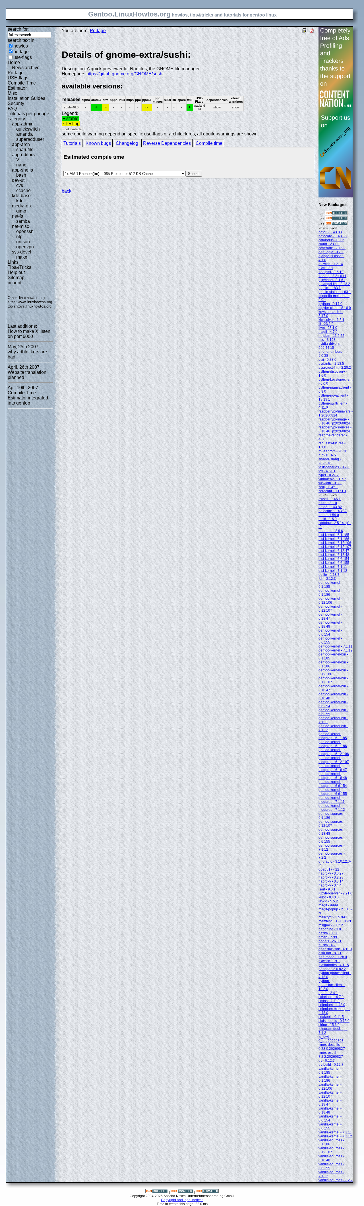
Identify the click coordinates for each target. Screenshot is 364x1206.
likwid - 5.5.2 (328, 901)
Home (14, 62)
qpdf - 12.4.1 (328, 993)
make (21, 257)
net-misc (20, 226)
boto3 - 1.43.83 (330, 232)
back (66, 191)
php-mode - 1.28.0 (332, 957)
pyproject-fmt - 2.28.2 (334, 368)
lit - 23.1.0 (326, 324)
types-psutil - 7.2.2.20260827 (330, 1055)
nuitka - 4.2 (327, 945)
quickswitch (28, 129)
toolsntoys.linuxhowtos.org (29, 306)
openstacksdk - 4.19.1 (335, 949)
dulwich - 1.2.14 (330, 264)
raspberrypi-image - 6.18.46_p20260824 (334, 421)
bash (21, 175)
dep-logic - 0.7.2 (331, 252)
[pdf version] (312, 31)
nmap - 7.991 (328, 937)
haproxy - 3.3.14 (331, 881)
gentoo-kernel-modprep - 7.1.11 (331, 800)
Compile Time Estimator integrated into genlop (28, 397)
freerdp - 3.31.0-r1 (332, 276)
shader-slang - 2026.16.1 (329, 461)
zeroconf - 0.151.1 (332, 491)
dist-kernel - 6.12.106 (334, 543)
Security (16, 103)
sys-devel (21, 252)
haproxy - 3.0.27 (331, 873)
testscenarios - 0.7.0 (333, 467)
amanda (24, 134)
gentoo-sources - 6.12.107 (331, 824)
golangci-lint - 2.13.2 (334, 284)
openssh (25, 231)
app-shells (22, 170)
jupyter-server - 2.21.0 (335, 893)
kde (20, 200)
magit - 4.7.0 (328, 332)
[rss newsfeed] (336, 219)
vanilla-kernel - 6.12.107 (330, 1094)
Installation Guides (26, 98)
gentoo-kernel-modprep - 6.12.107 (333, 760)
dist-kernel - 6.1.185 (333, 535)
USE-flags (18, 77)
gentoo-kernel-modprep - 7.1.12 (331, 808)
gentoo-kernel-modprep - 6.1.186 (332, 744)
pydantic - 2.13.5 (331, 364)
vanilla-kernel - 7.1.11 (335, 1132)
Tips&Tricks (19, 267)
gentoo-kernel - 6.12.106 (330, 601)
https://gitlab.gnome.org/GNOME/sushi (125, 73)
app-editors (23, 154)
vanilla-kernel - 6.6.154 (330, 1118)
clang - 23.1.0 (329, 244)
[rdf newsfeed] (336, 214)
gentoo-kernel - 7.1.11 (335, 646)
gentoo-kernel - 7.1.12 (335, 650)
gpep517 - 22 (328, 869)
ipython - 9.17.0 (330, 304)
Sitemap (16, 277)
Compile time (209, 143)
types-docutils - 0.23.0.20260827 (331, 1047)
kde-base (21, 195)
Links (13, 262)
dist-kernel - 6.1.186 (333, 539)
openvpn (25, 246)
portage (21, 51)
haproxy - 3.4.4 (330, 885)
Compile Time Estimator (22, 85)
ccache (23, 190)
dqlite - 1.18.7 (329, 575)
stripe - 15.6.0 (329, 1025)
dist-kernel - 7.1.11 (332, 567)
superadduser (30, 139)
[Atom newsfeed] (336, 224)
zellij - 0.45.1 (328, 487)
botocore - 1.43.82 (332, 511)
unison (23, 241)
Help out (16, 272)
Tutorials (72, 143)
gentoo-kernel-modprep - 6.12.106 (333, 752)
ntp (19, 236)
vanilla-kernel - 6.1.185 (330, 1071)
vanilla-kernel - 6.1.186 (330, 1079)
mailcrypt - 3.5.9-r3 (332, 917)
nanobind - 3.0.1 (331, 929)
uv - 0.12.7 (326, 1061)
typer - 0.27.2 (328, 475)
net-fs (17, 216)
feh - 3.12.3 (327, 579)
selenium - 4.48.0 (331, 1005)
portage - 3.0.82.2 (332, 969)
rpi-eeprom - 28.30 (332, 451)
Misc (12, 93)
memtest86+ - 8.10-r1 (334, 921)
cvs (19, 185)
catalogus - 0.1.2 (331, 240)
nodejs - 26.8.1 (330, 941)
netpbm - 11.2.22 (331, 336)
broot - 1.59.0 (328, 515)
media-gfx (22, 205)
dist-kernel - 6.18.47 (333, 551)
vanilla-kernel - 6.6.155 (330, 1126)
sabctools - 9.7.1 (331, 997)
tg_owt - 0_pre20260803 (331, 1039)
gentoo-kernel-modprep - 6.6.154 (332, 784)
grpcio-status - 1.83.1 (334, 292)
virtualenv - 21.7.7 (332, 479)
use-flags (22, 57)
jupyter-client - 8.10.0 (334, 308)
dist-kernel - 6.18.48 (333, 555)
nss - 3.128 (327, 340)
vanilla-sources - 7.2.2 (335, 1180)
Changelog (127, 143)
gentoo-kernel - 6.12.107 (330, 609)
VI (18, 159)
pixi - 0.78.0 (327, 360)
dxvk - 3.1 (325, 268)
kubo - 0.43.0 (328, 897)
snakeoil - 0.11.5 (331, 1017)
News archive (26, 67)
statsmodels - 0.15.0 (333, 1021)
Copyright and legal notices (182, 1200)
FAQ (12, 108)
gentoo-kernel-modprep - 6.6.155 (332, 792)
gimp (21, 211)
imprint (14, 282)
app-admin (23, 123)
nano (21, 164)
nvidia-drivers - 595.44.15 (330, 346)
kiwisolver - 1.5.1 (331, 320)
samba (23, 221)
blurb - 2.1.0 (327, 503)
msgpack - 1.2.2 (330, 925)
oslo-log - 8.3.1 (330, 953)
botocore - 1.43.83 (332, 236)
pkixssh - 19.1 (329, 961)
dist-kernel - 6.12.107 (334, 547)
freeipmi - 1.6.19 (331, 272)
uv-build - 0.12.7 (331, 1065)
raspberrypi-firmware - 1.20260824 (335, 413)
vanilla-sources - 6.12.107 (331, 1150)
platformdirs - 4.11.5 (333, 965)
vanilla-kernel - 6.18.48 (330, 1110)
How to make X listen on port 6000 (29, 334)
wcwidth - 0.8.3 (330, 483)
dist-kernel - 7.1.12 (332, 571)
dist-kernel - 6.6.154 (333, 559)
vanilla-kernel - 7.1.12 (335, 1136)
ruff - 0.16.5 (327, 455)
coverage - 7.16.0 (332, 248)
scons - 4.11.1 (329, 1001)
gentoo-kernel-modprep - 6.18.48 (332, 776)
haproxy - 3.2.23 (331, 877)
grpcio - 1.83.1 (329, 288)
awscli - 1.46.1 (329, 499)
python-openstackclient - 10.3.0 (331, 985)
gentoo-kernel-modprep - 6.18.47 (332, 768)
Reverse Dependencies (167, 143)
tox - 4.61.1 (327, 471)
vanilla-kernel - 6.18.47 (330, 1102)
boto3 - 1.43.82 (330, 507)
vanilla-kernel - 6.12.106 (330, 1086)
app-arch (21, 144)
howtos (20, 46)
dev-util (19, 180)
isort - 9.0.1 (327, 889)
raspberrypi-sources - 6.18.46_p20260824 (334, 429)
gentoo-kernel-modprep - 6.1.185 (332, 736)
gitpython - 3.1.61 (331, 280)
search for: (18, 29)
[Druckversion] (304, 31)
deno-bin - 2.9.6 (330, 531)
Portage (16, 72)
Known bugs (98, 143)
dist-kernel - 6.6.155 (333, 563)
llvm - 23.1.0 (327, 328)
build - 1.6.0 (327, 519)
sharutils (24, 149)
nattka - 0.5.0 (328, 933)
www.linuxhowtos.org (35, 302)
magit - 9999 (328, 905)
